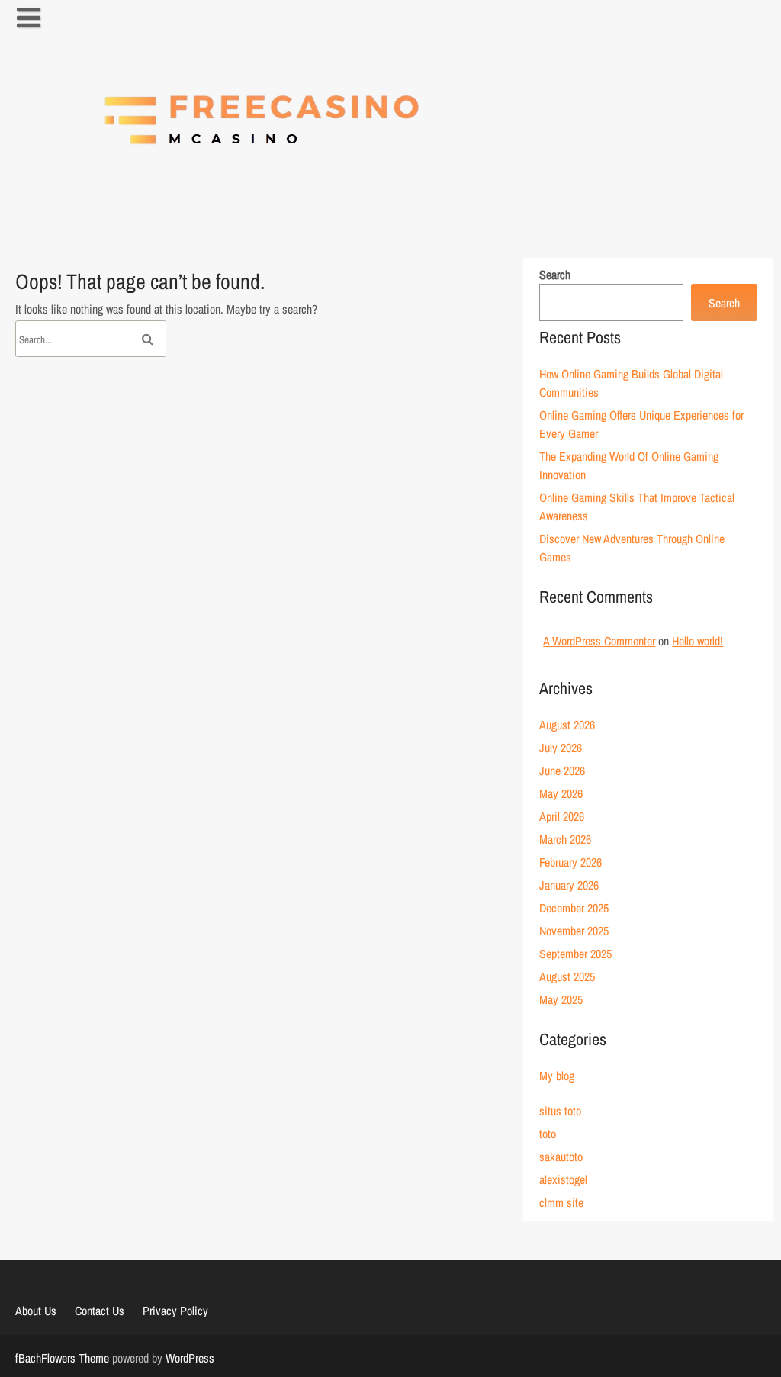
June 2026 (562, 770)
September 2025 (575, 953)
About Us (35, 1310)
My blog (556, 1075)
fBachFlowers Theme (62, 1358)
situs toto (560, 1110)
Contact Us (99, 1310)
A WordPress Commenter (599, 640)
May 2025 (561, 999)
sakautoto (561, 1156)
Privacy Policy (175, 1310)
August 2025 (567, 976)
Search (554, 274)
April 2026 (561, 816)
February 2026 (570, 862)
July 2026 (560, 747)
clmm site (561, 1202)
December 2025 (574, 907)
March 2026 (565, 839)
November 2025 (574, 930)
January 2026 (569, 885)
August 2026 (567, 724)
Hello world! (697, 640)
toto (547, 1133)
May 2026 (561, 793)
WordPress (190, 1358)
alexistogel (563, 1179)
